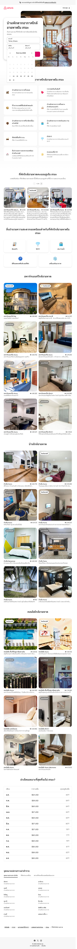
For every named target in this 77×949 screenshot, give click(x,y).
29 (32, 76)
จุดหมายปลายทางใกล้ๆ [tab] (11, 875)
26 (21, 76)
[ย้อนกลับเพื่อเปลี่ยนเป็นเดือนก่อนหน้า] (10, 53)
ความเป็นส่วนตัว (35, 946)
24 (13, 76)
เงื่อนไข (43, 946)
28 (28, 76)
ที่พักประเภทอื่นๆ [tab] (26, 875)
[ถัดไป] (41, 183)
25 (17, 76)
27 (24, 76)
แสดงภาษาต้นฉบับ (50, 2)
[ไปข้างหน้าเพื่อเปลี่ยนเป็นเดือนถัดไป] (31, 53)
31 (13, 80)
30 (10, 80)
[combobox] (23, 41)
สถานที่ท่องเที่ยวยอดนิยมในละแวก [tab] (44, 875)
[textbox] (15, 48)
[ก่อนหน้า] (34, 183)
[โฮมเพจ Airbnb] (8, 8)
